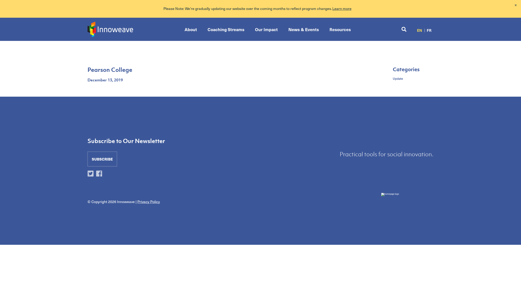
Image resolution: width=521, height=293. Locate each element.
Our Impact (266, 29)
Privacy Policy (148, 201)
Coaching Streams (226, 29)
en (419, 30)
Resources (340, 29)
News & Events (303, 29)
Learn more (341, 8)
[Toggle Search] (404, 29)
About (191, 29)
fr (429, 30)
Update (398, 78)
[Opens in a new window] (92, 174)
